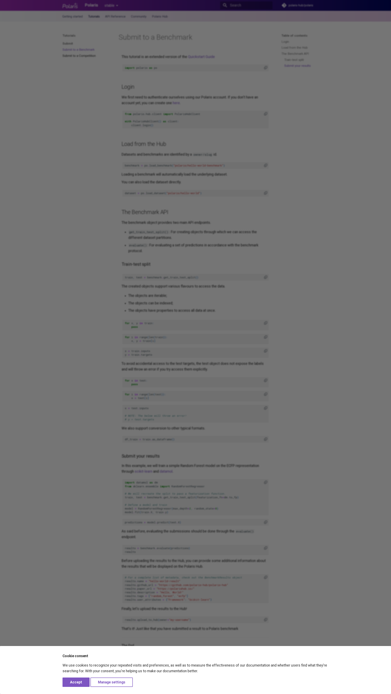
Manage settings (111, 682)
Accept (76, 682)
